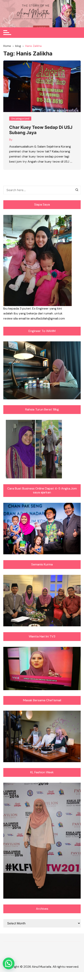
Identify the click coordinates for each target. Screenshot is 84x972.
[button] (8, 963)
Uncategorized (20, 118)
